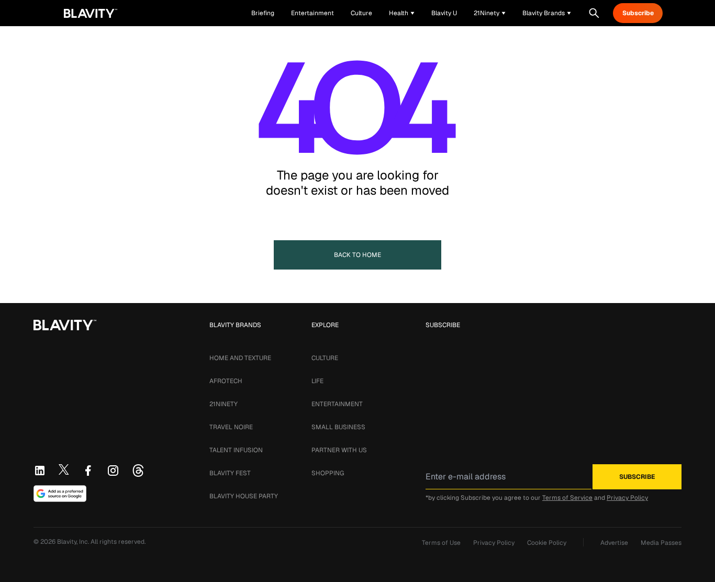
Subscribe (638, 13)
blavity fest (230, 473)
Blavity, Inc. (74, 542)
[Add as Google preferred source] (59, 493)
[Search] (594, 13)
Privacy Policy (627, 498)
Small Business (338, 427)
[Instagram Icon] (113, 470)
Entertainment (337, 404)
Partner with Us (339, 450)
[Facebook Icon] (88, 470)
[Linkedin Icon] (39, 470)
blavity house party (243, 496)
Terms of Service (567, 498)
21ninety (223, 404)
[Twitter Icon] (64, 469)
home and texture (240, 358)
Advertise (614, 543)
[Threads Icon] (138, 470)
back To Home (357, 255)
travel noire (231, 427)
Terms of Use (441, 543)
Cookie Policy (546, 543)
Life (317, 381)
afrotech (225, 381)
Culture (324, 358)
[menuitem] (402, 13)
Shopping (327, 473)
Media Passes (661, 543)
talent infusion (236, 450)
